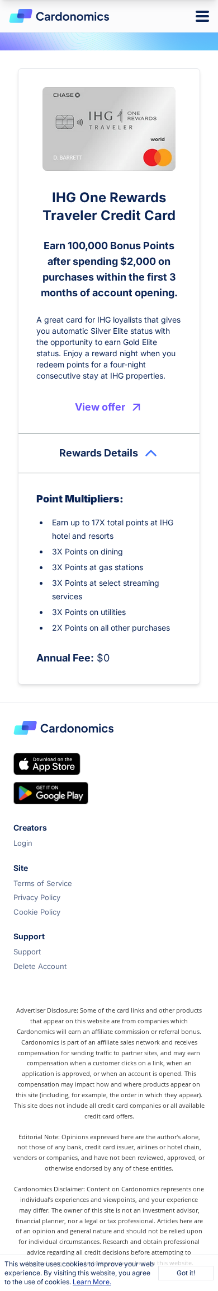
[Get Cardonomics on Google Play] (50, 793)
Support (27, 951)
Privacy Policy (36, 897)
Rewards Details (98, 453)
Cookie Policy (36, 911)
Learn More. (92, 1282)
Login (22, 842)
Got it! (186, 1273)
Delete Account (40, 966)
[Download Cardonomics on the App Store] (46, 764)
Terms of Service (42, 883)
